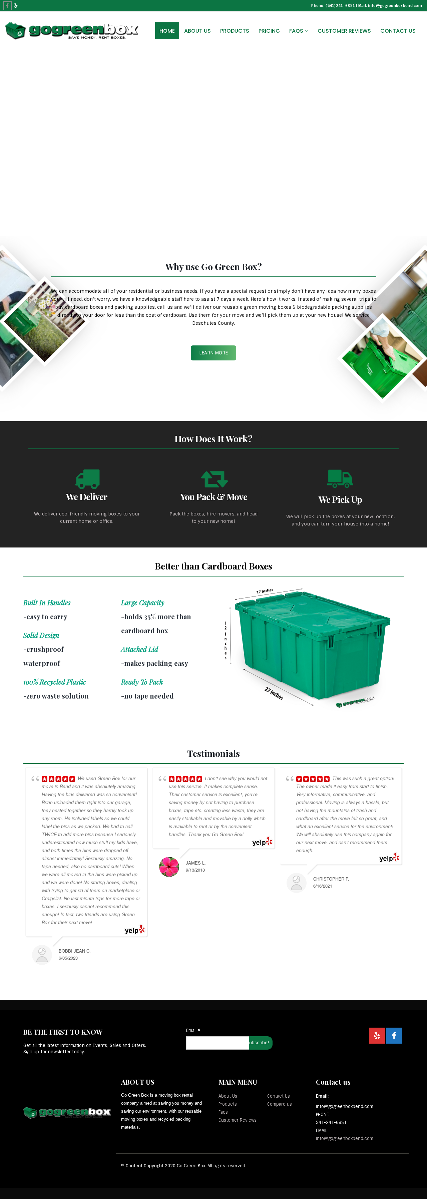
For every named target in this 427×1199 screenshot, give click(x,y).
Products (234, 31)
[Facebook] (7, 5)
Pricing (269, 31)
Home (167, 31)
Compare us (279, 1104)
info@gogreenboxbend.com (344, 1138)
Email (193, 1030)
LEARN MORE (213, 353)
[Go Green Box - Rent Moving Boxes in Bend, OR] (71, 31)
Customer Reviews (344, 31)
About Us (197, 31)
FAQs (296, 31)
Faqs (223, 1112)
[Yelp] (16, 5)
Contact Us (398, 31)
